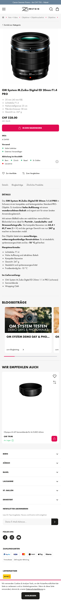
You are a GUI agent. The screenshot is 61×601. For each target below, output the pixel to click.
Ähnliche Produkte (35, 184)
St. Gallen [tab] (8, 490)
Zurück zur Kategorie (12, 25)
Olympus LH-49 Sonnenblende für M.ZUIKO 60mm (24, 432)
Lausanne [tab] (8, 481)
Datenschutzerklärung (34, 589)
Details (5, 184)
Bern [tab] (5, 453)
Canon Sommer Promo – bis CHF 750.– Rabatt (30, 2)
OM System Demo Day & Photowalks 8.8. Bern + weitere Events (28, 337)
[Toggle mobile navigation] (4, 9)
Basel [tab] (6, 472)
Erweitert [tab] (8, 499)
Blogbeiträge (17, 184)
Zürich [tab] (6, 463)
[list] (30, 57)
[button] (51, 9)
